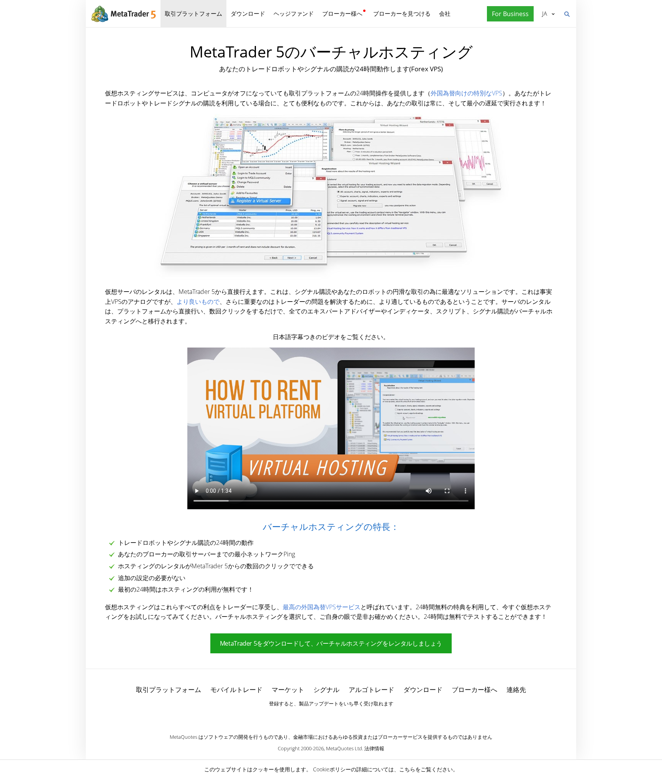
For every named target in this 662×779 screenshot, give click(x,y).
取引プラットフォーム (193, 13)
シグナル (326, 689)
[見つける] (566, 13)
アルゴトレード (371, 689)
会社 (445, 13)
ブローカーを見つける (402, 13)
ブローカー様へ (342, 13)
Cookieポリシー (332, 769)
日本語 (543, 13)
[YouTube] (343, 717)
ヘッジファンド (294, 13)
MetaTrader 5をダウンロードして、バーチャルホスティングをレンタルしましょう (331, 643)
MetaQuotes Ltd (344, 748)
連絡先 (516, 689)
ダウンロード (248, 13)
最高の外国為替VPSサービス (321, 607)
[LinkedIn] (331, 717)
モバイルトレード (236, 689)
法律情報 (374, 748)
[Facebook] (318, 717)
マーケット (288, 689)
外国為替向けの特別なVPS (466, 93)
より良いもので (198, 301)
